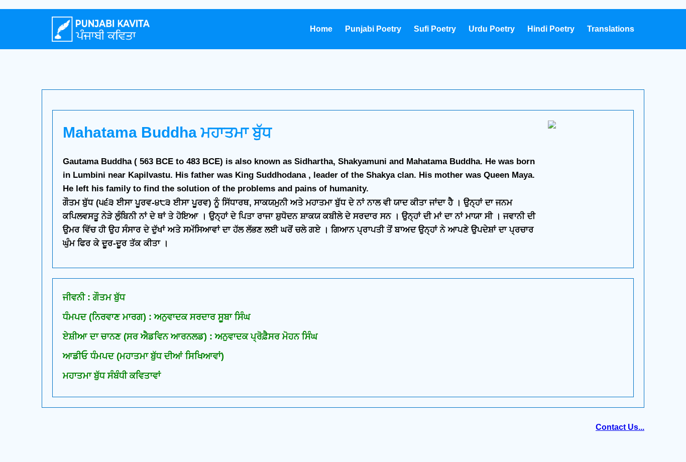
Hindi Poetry (551, 29)
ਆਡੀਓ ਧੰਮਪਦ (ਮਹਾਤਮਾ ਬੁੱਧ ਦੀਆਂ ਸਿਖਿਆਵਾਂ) (143, 356)
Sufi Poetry (435, 29)
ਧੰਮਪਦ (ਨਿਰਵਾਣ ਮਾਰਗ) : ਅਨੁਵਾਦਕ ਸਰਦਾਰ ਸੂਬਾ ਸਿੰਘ (156, 317)
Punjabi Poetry (373, 29)
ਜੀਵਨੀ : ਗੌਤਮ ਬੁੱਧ (94, 297)
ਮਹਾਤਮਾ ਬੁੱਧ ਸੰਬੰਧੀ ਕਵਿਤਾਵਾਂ (112, 376)
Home (321, 29)
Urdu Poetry (492, 29)
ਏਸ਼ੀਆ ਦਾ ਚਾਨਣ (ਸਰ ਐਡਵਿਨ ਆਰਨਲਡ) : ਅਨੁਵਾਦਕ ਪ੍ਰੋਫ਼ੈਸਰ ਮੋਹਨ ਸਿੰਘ (190, 336)
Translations (610, 29)
